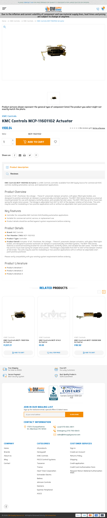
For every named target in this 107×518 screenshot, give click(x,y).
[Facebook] (14, 155)
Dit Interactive (50, 515)
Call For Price (54, 353)
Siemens (40, 486)
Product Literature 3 (15, 273)
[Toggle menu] (3, 8)
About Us (7, 455)
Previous (99, 291)
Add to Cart (36, 142)
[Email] (20, 155)
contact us (28, 2)
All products (42, 448)
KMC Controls (42, 455)
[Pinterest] (36, 155)
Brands (7, 451)
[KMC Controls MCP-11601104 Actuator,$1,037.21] (18, 316)
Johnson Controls (44, 482)
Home (6, 448)
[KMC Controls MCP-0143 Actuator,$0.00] (53, 316)
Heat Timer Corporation (46, 470)
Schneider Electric (44, 474)
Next (103, 291)
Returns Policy (76, 455)
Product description (19, 167)
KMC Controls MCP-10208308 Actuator (87, 341)
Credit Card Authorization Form (82, 467)
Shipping (73, 459)
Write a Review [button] (99, 128)
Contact (7, 463)
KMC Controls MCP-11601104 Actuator (16, 341)
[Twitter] (30, 155)
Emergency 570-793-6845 (68, 430)
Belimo (40, 478)
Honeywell (41, 451)
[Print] (24, 155)
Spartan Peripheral (45, 489)
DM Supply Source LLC (16, 515)
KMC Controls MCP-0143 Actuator (50, 341)
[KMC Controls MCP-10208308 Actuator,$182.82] (89, 316)
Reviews (14, 173)
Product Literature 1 (14, 267)
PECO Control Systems (46, 459)
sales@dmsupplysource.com (68, 434)
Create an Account (77, 451)
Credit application (77, 463)
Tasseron (41, 463)
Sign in (73, 448)
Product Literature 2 (15, 270)
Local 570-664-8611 (65, 426)
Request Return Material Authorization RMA (86, 471)
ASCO (39, 493)
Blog (6, 459)
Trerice (40, 467)
